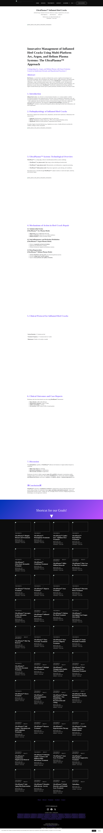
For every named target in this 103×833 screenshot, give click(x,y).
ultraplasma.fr (54, 813)
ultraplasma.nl (20, 816)
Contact (58, 3)
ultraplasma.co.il (67, 813)
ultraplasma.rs (68, 815)
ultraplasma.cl (61, 815)
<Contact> (63, 799)
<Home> (39, 799)
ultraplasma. (20, 813)
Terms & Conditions (51, 828)
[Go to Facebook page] (51, 809)
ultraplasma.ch (82, 816)
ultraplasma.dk (27, 816)
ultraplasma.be (61, 817)
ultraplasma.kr (21, 815)
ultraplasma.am (68, 817)
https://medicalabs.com (51, 825)
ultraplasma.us (27, 813)
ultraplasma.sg (75, 815)
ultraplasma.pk (68, 816)
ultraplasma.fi (40, 816)
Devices (43, 3)
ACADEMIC (65, 3)
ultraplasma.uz (82, 817)
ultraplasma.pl (54, 817)
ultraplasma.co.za (47, 816)
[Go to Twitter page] (55, 809)
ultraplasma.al (62, 816)
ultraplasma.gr (41, 815)
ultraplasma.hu (47, 817)
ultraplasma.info (51, 818)
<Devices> (44, 799)
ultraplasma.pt (55, 816)
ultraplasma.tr (61, 813)
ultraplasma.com (53, 806)
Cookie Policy (59, 828)
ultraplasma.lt (27, 817)
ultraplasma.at (20, 817)
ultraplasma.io (44, 818)
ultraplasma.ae (40, 817)
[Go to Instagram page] (48, 809)
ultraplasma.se (54, 815)
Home (37, 3)
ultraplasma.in (34, 815)
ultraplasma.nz (33, 817)
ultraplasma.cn (34, 813)
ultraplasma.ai (59, 818)
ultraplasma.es (27, 815)
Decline (99, 830)
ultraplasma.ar (75, 817)
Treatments (51, 3)
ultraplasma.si (75, 816)
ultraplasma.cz (48, 815)
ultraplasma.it (48, 813)
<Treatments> (51, 799)
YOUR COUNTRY (81, 3)
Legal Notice (44, 828)
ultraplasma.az (75, 813)
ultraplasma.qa (82, 815)
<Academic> (57, 799)
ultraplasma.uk (41, 813)
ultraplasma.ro (34, 816)
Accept (94, 830)
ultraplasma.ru (82, 813)
